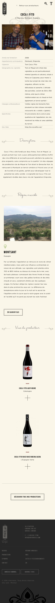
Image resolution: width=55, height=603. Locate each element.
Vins (26, 555)
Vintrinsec (4, 9)
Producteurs (6, 555)
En (26, 563)
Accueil (4, 551)
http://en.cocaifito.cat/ (33, 127)
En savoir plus (13, 312)
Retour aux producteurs (29, 5)
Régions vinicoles (31, 551)
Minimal (14, 583)
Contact (5, 563)
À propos (5, 559)
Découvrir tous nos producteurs (27, 497)
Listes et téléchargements (34, 559)
